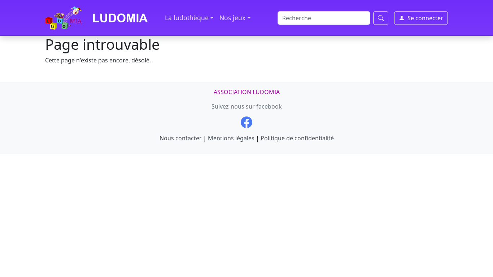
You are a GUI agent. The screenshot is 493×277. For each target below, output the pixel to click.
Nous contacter (181, 138)
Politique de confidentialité (297, 138)
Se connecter (425, 18)
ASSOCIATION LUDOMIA (247, 92)
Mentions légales (231, 138)
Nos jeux (232, 17)
